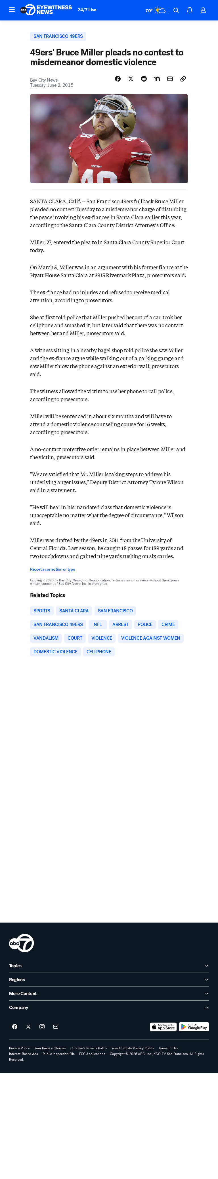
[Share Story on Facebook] (118, 79)
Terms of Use (168, 1048)
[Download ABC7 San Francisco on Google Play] (194, 1026)
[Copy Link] (183, 79)
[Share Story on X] (131, 79)
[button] (12, 9)
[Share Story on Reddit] (144, 79)
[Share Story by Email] (170, 79)
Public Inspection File (59, 1054)
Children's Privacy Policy (88, 1048)
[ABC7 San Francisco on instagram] (42, 1027)
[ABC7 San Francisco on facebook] (14, 1027)
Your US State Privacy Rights (133, 1048)
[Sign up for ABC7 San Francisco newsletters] (55, 1027)
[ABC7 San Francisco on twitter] (28, 1027)
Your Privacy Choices (50, 1048)
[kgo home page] (21, 943)
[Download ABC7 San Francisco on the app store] (163, 1026)
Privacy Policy (19, 1048)
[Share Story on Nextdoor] (157, 79)
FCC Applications (92, 1054)
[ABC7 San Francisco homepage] (46, 10)
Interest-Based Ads (23, 1054)
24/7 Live (87, 10)
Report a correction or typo (52, 569)
